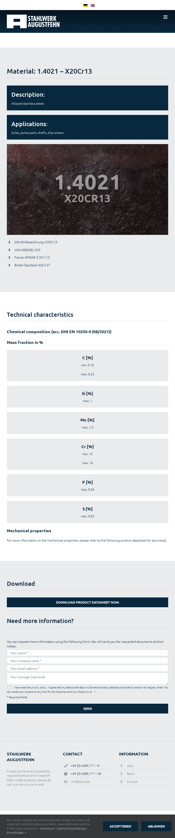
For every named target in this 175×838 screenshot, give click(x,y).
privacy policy (39, 687)
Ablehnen (156, 826)
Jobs (130, 765)
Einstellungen (16, 832)
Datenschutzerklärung (71, 828)
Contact (132, 781)
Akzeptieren (120, 826)
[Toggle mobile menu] (165, 17)
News (131, 773)
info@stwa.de (85, 691)
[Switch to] (84, 5)
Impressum (47, 828)
